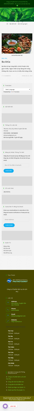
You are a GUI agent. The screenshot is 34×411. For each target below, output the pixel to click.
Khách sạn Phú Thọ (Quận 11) (16, 390)
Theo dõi (8, 171)
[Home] (7, 24)
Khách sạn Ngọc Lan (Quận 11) (16, 387)
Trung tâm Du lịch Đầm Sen (15, 384)
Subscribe (9, 225)
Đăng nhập (7, 246)
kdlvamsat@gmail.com (10, 135)
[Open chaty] (5, 406)
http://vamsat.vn (16, 321)
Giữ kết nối (9, 107)
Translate (16, 92)
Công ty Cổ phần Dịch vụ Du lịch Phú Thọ (16, 378)
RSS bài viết (7, 248)
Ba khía (6, 61)
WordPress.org (8, 253)
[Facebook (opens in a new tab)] (17, 5)
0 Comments (7, 75)
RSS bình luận (7, 250)
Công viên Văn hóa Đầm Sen (16, 382)
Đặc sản (4, 58)
